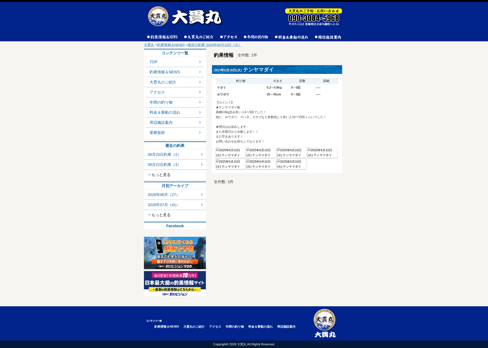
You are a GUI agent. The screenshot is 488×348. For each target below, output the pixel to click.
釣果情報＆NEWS (171, 45)
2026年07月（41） (164, 205)
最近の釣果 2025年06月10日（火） (215, 45)
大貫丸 (149, 45)
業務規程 (157, 132)
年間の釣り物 (161, 102)
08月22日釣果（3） (164, 164)
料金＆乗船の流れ (165, 112)
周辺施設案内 (161, 122)
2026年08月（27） (164, 195)
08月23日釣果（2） (164, 154)
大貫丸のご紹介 (163, 82)
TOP (153, 62)
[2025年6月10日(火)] (230, 153)
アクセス (157, 92)
